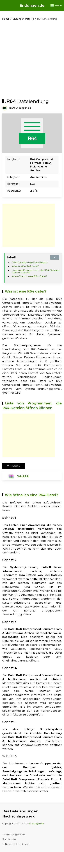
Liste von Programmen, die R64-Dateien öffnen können (35, 271)
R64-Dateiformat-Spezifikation (30, 262)
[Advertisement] (32, 60)
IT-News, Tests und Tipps (15, 844)
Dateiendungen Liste (13, 834)
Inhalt (12, 257)
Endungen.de (32, 5)
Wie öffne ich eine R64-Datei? (29, 276)
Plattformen (9, 839)
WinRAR (23, 476)
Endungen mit (23, 18)
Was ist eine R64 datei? (25, 266)
